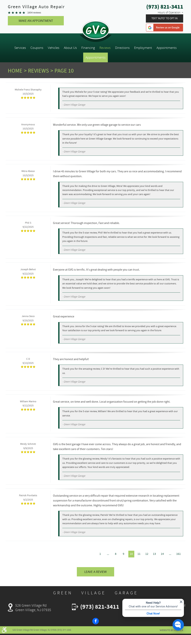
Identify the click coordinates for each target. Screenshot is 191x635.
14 (162, 554)
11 (138, 554)
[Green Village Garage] (95, 30)
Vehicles (53, 48)
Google (164, 27)
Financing (88, 48)
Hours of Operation (169, 12)
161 (178, 554)
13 (154, 554)
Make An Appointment (36, 21)
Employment (143, 48)
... (108, 554)
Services (20, 48)
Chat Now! (153, 613)
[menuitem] (20, 48)
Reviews (105, 48)
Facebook (95, 621)
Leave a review (95, 572)
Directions (122, 48)
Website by (171, 630)
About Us (70, 48)
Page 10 (64, 70)
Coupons (36, 48)
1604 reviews (34, 12)
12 (146, 554)
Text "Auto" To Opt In (164, 18)
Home (15, 70)
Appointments (166, 48)
